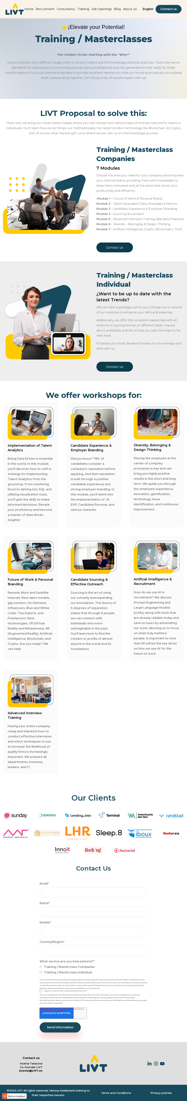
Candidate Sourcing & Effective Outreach (89, 582)
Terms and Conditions (116, 1093)
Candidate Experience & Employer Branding (91, 448)
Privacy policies (161, 1093)
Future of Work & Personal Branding (30, 582)
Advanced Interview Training (25, 715)
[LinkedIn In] (149, 1063)
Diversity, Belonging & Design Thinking (152, 447)
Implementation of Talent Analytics (30, 448)
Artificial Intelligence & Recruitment (153, 581)
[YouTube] (162, 1063)
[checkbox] (93, 970)
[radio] (93, 967)
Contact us (168, 9)
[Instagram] (156, 1063)
